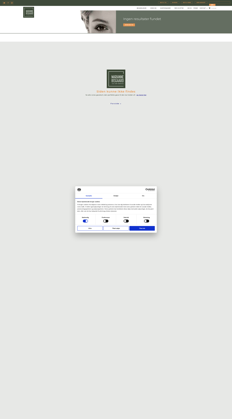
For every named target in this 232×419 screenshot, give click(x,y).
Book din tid (129, 24)
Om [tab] (143, 196)
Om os (189, 8)
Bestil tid (163, 2)
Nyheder (174, 2)
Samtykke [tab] (89, 196)
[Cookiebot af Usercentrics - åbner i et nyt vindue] (147, 189)
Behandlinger (141, 8)
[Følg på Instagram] (11, 2)
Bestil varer (187, 2)
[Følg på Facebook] (8, 2)
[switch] (105, 221)
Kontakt (203, 8)
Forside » (116, 103)
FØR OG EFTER (179, 8)
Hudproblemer (165, 8)
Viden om (153, 8)
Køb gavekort (201, 2)
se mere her (141, 95)
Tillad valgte (116, 228)
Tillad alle (142, 228)
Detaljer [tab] (116, 196)
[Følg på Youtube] (4, 2)
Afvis (90, 228)
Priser (195, 8)
